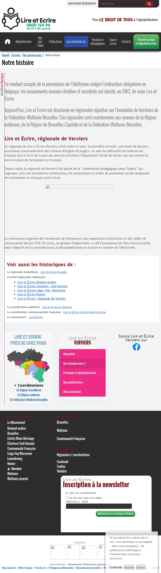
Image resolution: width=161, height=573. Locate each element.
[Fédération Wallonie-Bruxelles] (59, 558)
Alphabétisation (24, 41)
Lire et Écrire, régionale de (41, 298)
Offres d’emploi (25, 567)
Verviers (16, 55)
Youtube (62, 471)
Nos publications (73, 382)
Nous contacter (72, 391)
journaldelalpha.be (76, 41)
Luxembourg (14, 458)
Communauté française (21, 448)
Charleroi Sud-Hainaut (20, 443)
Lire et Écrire (2, 84)
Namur (11, 463)
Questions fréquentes (82, 3)
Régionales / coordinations (73, 454)
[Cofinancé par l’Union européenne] (90, 558)
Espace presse (113, 41)
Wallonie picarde (17, 478)
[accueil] (29, 29)
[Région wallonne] (105, 558)
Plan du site (40, 567)
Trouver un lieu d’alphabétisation (146, 41)
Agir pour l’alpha (40, 41)
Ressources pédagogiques (98, 41)
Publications (55, 41)
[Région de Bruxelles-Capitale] (74, 558)
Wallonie (12, 473)
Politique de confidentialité (61, 567)
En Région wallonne (29, 395)
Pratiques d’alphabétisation (79, 373)
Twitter (61, 466)
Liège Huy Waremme (19, 453)
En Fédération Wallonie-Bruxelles (29, 399)
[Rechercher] (149, 4)
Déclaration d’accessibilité (88, 567)
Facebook (62, 461)
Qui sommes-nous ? (33, 55)
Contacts (126, 41)
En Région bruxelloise (29, 390)
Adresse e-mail (77, 502)
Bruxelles (13, 433)
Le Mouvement (16, 422)
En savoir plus (116, 567)
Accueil (5, 55)
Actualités (69, 354)
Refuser (141, 567)
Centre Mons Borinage (20, 438)
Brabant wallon (16, 428)
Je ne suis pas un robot (85, 498)
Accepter (129, 567)
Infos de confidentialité (82, 493)
